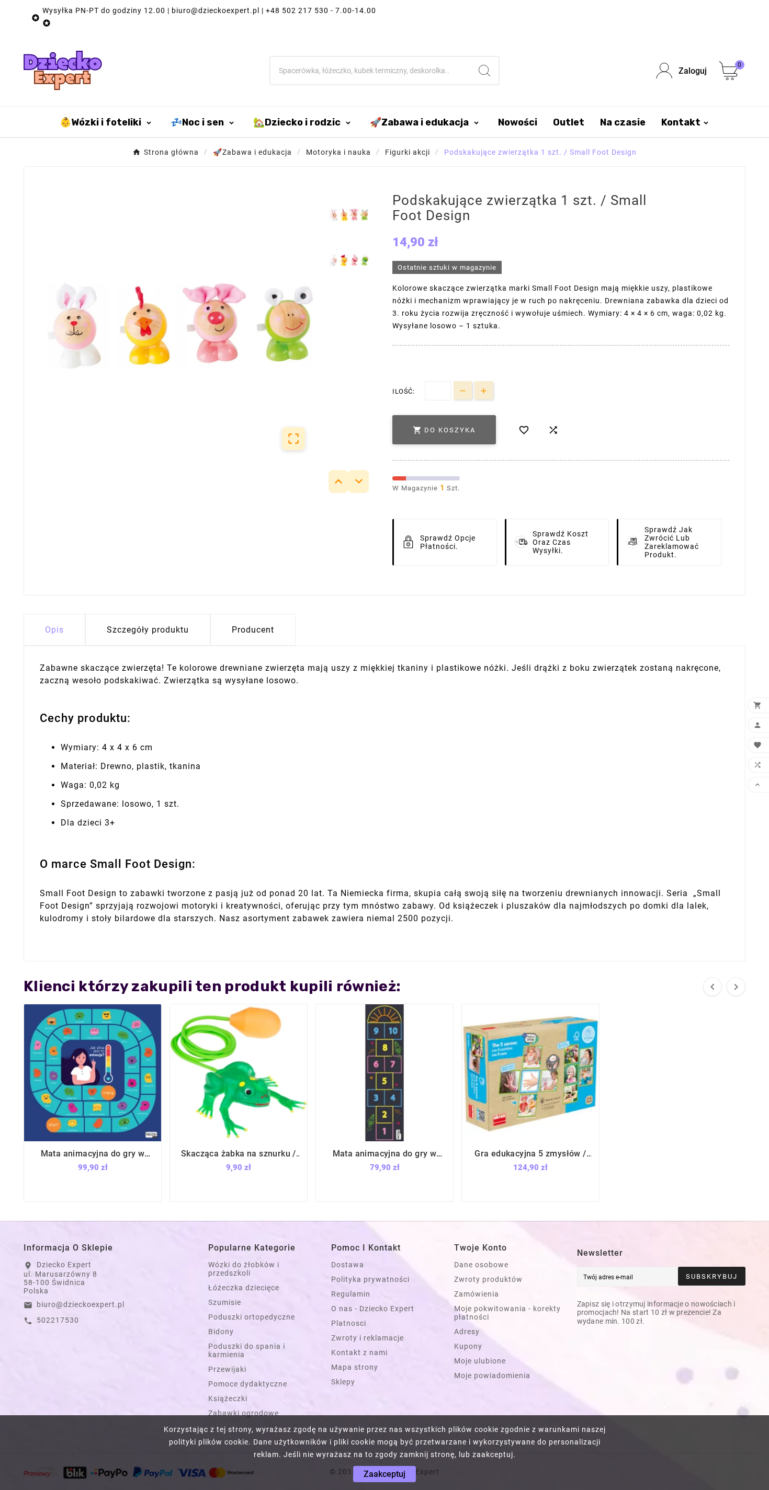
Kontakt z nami (359, 1352)
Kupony (468, 1346)
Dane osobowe (481, 1264)
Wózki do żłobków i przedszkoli (243, 1268)
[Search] (484, 70)
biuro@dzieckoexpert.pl (81, 1304)
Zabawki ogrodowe (243, 1413)
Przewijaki (227, 1369)
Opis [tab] (54, 630)
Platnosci (348, 1323)
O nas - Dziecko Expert (372, 1308)
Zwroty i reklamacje (367, 1338)
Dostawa (347, 1264)
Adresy (467, 1331)
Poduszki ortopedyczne (251, 1317)
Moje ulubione (480, 1361)
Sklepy (343, 1382)
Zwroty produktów (488, 1279)
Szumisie (224, 1302)
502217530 (58, 1320)
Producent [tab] (253, 630)
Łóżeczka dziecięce (243, 1287)
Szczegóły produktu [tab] (148, 630)
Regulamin (350, 1294)
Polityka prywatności (370, 1279)
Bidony (221, 1331)
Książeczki (227, 1398)
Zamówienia (476, 1294)
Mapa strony (354, 1367)
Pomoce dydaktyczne (247, 1384)
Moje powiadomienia (492, 1375)
